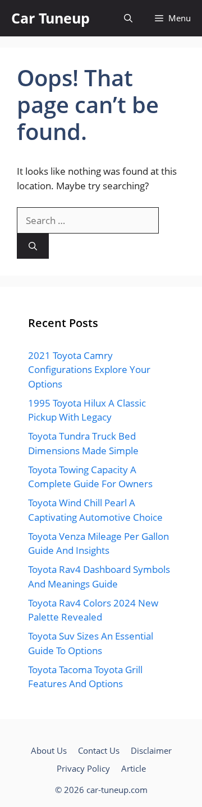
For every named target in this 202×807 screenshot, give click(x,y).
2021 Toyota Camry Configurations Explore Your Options (89, 369)
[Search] (33, 246)
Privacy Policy (83, 768)
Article (133, 768)
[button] (128, 18)
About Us (49, 750)
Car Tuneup (50, 17)
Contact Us (99, 750)
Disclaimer (151, 750)
